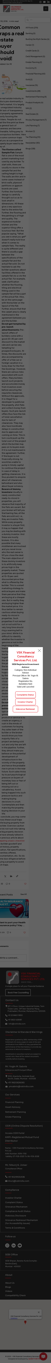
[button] (39, 650)
